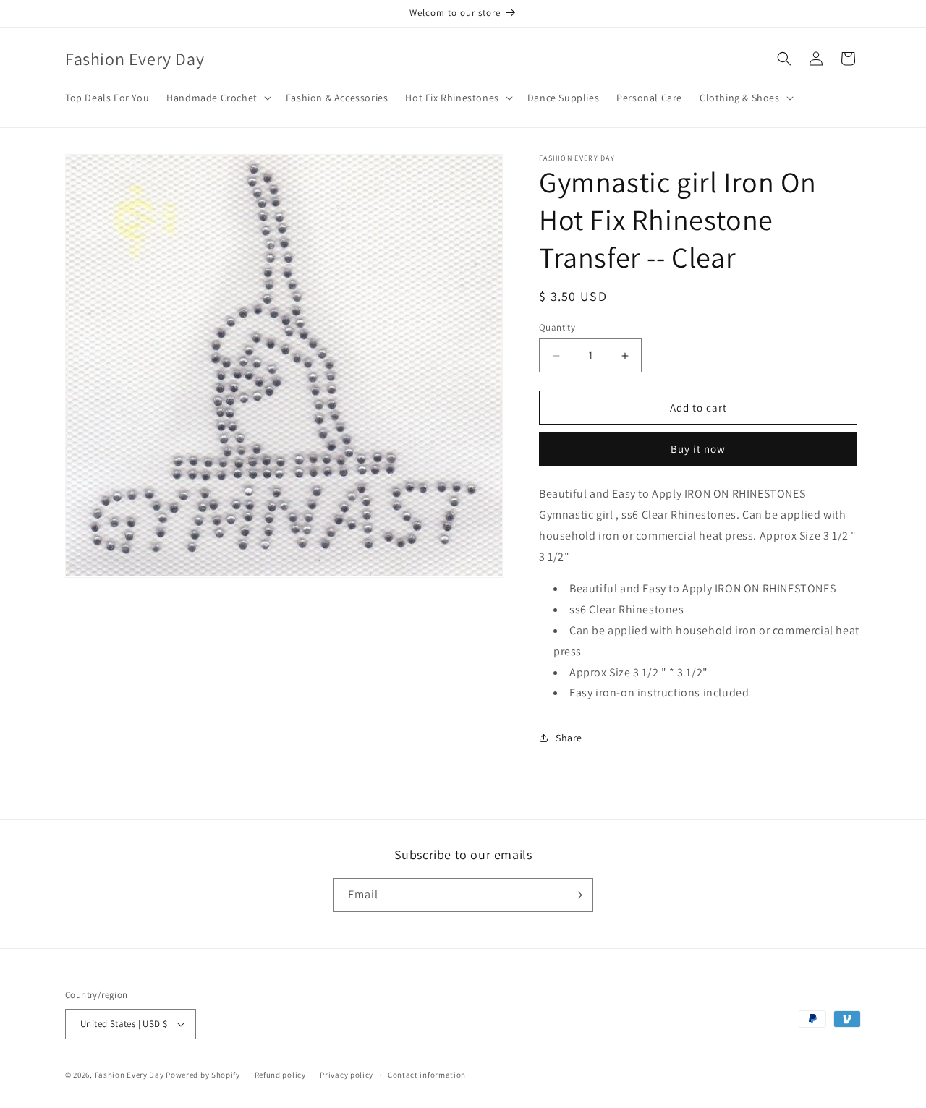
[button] (217, 97)
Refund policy (280, 1075)
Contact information (427, 1075)
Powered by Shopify (203, 1075)
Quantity (557, 327)
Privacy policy (346, 1075)
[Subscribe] (576, 895)
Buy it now (698, 449)
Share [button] (569, 737)
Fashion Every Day (129, 1075)
